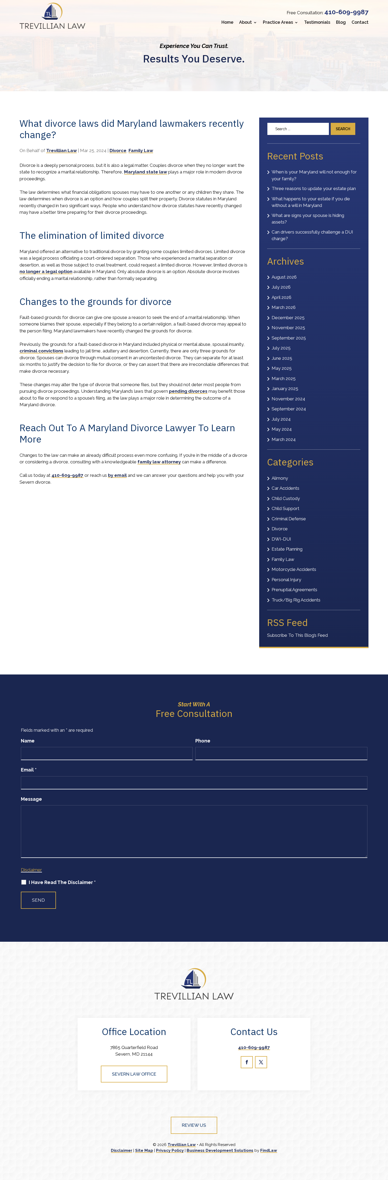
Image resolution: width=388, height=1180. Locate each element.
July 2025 (281, 348)
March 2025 (284, 378)
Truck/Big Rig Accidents (296, 600)
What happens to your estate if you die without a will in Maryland (311, 202)
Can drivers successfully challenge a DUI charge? (312, 235)
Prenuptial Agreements (294, 589)
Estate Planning (287, 549)
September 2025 (289, 338)
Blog (341, 22)
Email (29, 770)
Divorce (118, 150)
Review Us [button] (194, 1125)
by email (117, 475)
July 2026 (281, 287)
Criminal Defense (289, 518)
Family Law (141, 150)
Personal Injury (286, 579)
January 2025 (285, 388)
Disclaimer (31, 869)
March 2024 (284, 439)
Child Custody (286, 498)
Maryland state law (145, 171)
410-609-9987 (346, 12)
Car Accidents (285, 488)
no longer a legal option (46, 271)
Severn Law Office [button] (134, 1074)
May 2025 (282, 368)
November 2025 (288, 327)
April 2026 (281, 297)
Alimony (280, 478)
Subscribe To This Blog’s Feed (297, 635)
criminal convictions (41, 350)
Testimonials (317, 22)
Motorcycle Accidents (294, 569)
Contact (360, 22)
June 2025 (282, 358)
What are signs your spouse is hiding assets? (308, 219)
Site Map (144, 1150)
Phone (202, 741)
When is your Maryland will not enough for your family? (314, 175)
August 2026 (284, 277)
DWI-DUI (281, 539)
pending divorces (188, 391)
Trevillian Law (61, 150)
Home (227, 22)
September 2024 (289, 408)
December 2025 (288, 317)
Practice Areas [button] (278, 22)
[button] (382, 1141)
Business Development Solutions (220, 1150)
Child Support (285, 508)
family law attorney (159, 461)
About (245, 22)
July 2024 (281, 419)
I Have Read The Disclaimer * (62, 882)
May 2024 (282, 429)
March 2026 (284, 307)
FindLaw (268, 1150)
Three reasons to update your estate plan (314, 188)
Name (28, 741)
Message (31, 799)
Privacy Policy (170, 1150)
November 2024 (288, 398)
